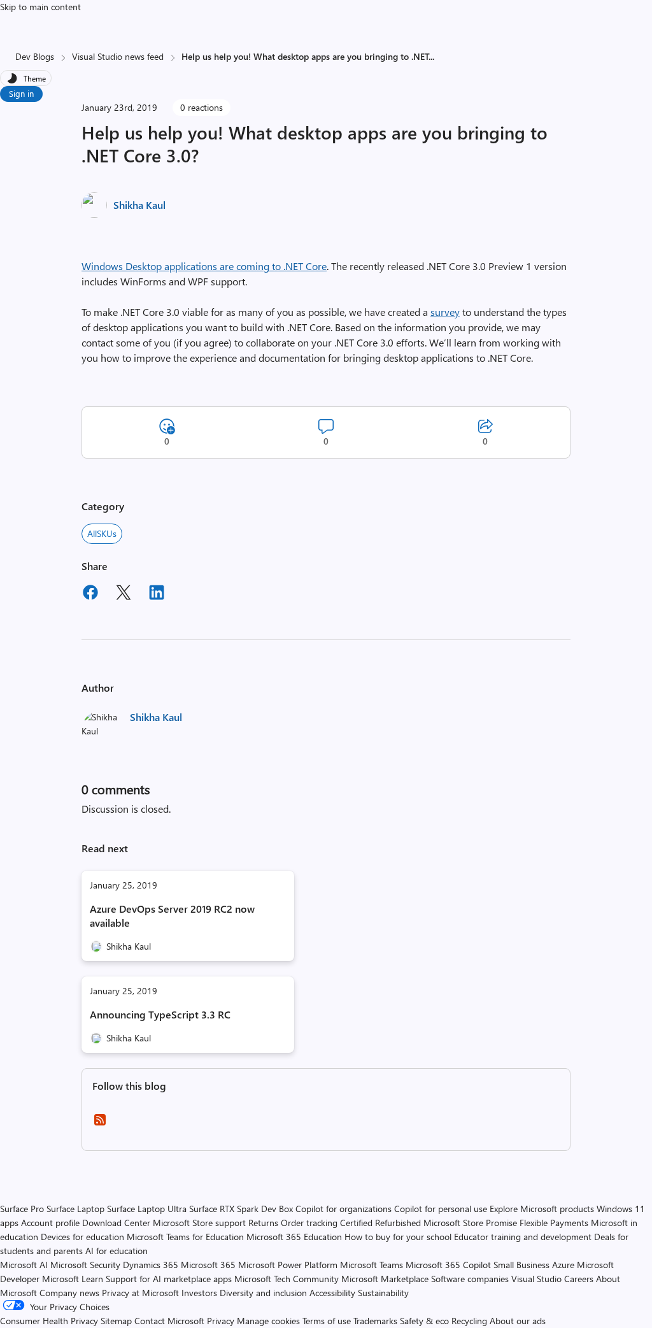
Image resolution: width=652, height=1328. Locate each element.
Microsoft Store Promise (470, 1223)
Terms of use (326, 1321)
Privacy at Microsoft (140, 1293)
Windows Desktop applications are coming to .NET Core (204, 266)
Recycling (469, 1321)
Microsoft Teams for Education (185, 1237)
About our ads (518, 1321)
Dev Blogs (34, 56)
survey (445, 311)
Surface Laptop (75, 1209)
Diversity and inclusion (263, 1293)
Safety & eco (424, 1321)
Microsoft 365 (208, 1265)
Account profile (50, 1223)
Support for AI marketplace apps (169, 1279)
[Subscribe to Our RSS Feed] (100, 1124)
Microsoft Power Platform (287, 1265)
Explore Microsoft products (542, 1209)
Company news (69, 1293)
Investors (199, 1293)
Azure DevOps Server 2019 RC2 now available (172, 915)
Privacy (222, 1321)
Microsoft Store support (199, 1223)
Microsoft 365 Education (294, 1237)
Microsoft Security (85, 1265)
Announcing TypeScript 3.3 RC (160, 1014)
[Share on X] (123, 594)
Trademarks (375, 1321)
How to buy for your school (397, 1237)
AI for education (116, 1251)
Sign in (21, 93)
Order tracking (309, 1223)
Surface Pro (22, 1209)
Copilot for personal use (440, 1209)
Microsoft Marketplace (385, 1279)
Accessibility (332, 1293)
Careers (578, 1279)
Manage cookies (268, 1321)
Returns (263, 1223)
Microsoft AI (24, 1265)
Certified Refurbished (380, 1223)
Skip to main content (40, 7)
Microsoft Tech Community (286, 1279)
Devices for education (82, 1237)
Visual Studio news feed (118, 56)
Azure (563, 1265)
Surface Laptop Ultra (147, 1209)
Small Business (521, 1265)
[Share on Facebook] (90, 594)
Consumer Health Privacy (49, 1321)
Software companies (470, 1279)
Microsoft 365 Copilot (448, 1265)
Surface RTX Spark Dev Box (241, 1209)
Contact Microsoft (169, 1321)
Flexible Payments (554, 1223)
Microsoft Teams (371, 1265)
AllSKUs (102, 533)
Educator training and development (523, 1237)
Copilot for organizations (343, 1209)
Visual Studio (536, 1279)
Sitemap (116, 1321)
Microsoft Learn (72, 1279)
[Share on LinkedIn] (157, 594)
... (431, 56)
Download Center (116, 1223)
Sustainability (383, 1293)
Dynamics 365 (150, 1265)
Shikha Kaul (139, 204)
